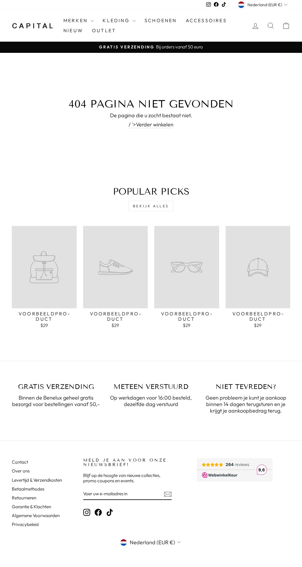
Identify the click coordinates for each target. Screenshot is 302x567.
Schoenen (161, 20)
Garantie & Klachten (31, 506)
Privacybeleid (25, 524)
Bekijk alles (151, 206)
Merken (76, 20)
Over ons (20, 471)
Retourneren (24, 498)
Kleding (117, 20)
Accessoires (206, 20)
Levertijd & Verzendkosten (37, 480)
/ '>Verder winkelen (151, 124)
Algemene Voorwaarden (36, 515)
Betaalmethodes (28, 489)
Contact (20, 462)
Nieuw (73, 30)
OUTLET (104, 30)
